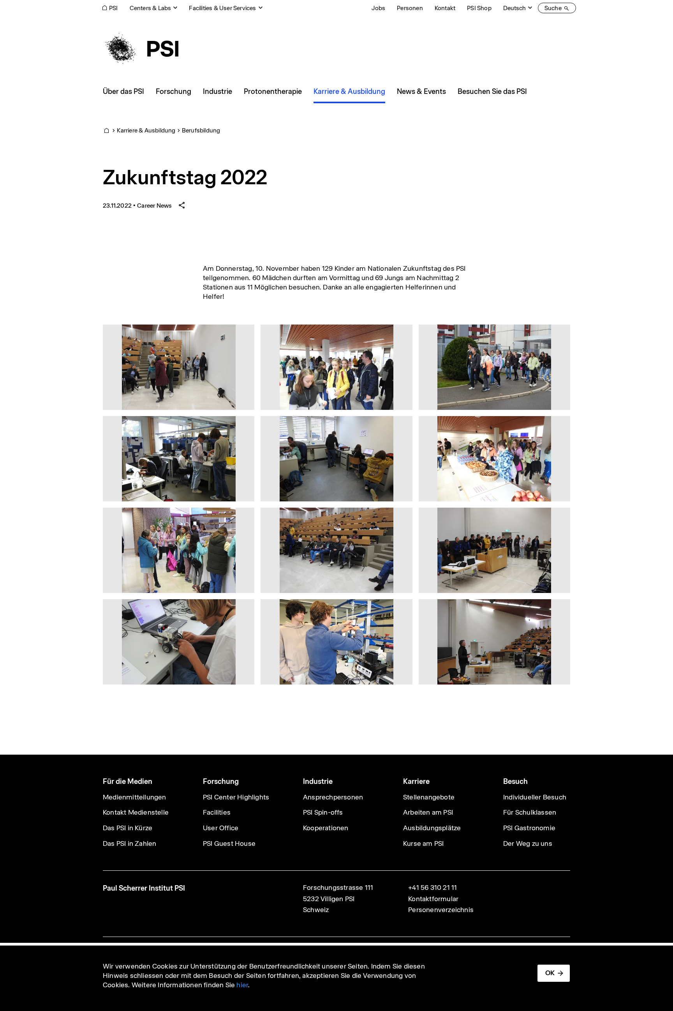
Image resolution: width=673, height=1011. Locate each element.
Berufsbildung (201, 130)
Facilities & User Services (222, 8)
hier (242, 985)
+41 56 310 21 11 (432, 887)
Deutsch (514, 8)
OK (550, 973)
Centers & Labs (150, 8)
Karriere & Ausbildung (146, 130)
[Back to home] (140, 48)
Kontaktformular (433, 899)
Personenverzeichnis (441, 910)
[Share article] (182, 205)
